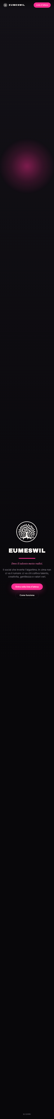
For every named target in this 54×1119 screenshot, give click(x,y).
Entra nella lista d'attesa (27, 587)
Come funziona (27, 595)
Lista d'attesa (42, 5)
